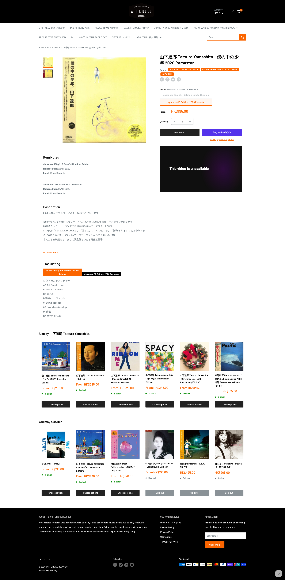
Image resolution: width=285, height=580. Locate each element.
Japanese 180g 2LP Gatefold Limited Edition (62, 272)
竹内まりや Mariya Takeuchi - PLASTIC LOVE (228, 465)
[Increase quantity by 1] (190, 121)
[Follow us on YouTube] (132, 565)
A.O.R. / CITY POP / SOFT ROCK (184, 69)
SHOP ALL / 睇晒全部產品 (52, 27)
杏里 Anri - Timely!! (51, 463)
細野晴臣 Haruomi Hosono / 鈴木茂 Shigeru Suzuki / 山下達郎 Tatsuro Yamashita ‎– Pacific (229, 380)
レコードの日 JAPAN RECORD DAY (89, 37)
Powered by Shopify (48, 570)
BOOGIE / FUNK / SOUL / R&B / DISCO (219, 69)
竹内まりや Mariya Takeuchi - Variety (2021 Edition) (159, 465)
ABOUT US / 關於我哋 (147, 37)
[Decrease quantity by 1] (174, 121)
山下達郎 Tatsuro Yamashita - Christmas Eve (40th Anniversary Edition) (194, 379)
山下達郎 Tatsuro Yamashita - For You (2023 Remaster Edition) (55, 379)
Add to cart (179, 132)
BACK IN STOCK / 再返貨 (136, 27)
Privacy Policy (167, 532)
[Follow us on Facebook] (115, 565)
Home (41, 47)
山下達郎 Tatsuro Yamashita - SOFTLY (90, 377)
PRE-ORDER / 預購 (80, 27)
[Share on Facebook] (162, 79)
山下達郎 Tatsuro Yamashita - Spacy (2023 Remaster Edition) (159, 378)
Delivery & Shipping (170, 522)
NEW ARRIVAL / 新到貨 (106, 27)
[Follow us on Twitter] (121, 565)
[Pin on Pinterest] (167, 79)
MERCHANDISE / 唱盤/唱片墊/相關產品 (214, 27)
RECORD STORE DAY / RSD (52, 37)
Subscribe (214, 544)
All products (52, 47)
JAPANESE (167, 74)
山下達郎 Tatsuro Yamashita (69, 334)
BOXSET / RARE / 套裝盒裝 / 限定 (171, 27)
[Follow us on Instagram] (126, 565)
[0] (238, 11)
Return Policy (167, 527)
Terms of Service (169, 541)
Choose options (56, 404)
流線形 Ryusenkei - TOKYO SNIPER (192, 465)
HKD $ (43, 559)
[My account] (232, 11)
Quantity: (164, 121)
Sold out (160, 492)
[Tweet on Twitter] (173, 79)
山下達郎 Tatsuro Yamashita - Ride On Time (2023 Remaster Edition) (125, 379)
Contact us (166, 536)
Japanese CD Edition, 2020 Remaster (101, 274)
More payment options (222, 139)
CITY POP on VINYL (121, 37)
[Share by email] (179, 79)
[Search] (242, 37)
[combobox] (223, 37)
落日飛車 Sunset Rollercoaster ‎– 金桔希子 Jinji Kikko (123, 467)
